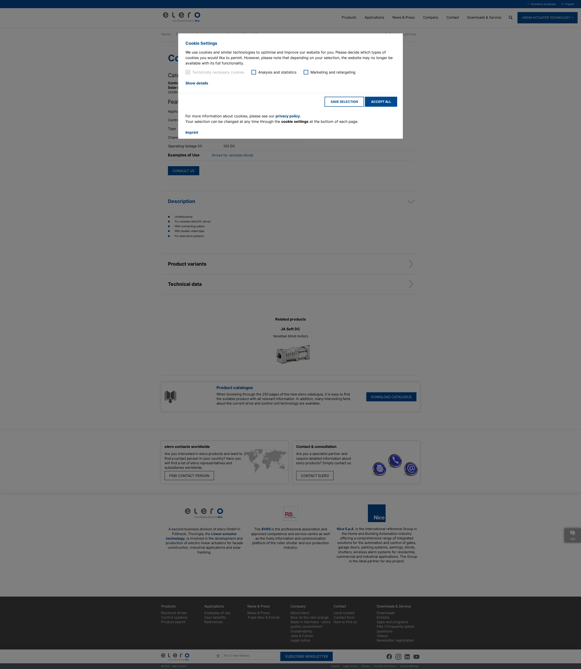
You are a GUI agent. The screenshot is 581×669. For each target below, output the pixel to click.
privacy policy (288, 116)
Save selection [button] (344, 102)
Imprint (191, 132)
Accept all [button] (381, 102)
